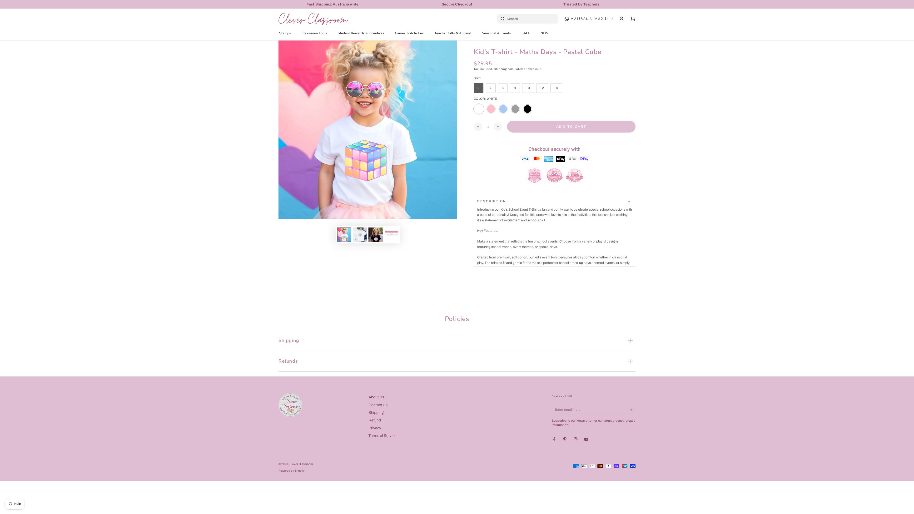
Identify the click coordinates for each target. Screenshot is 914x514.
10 (530, 89)
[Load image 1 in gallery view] (344, 234)
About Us (376, 397)
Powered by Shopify (291, 470)
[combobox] (528, 19)
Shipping (500, 69)
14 (558, 89)
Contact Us (377, 405)
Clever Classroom (301, 464)
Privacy (374, 428)
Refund (374, 420)
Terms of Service (382, 436)
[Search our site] (502, 19)
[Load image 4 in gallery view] (391, 234)
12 (544, 89)
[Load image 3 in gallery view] (375, 234)
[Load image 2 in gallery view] (360, 234)
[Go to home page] (313, 19)
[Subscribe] (633, 409)
